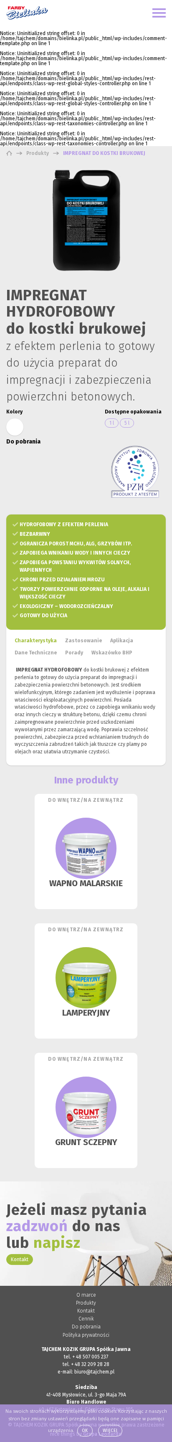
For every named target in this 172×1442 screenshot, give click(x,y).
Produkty (86, 1303)
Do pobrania (86, 1327)
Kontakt (19, 1259)
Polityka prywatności (86, 1335)
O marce (86, 1295)
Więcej (110, 1430)
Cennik (86, 1319)
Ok (85, 1430)
